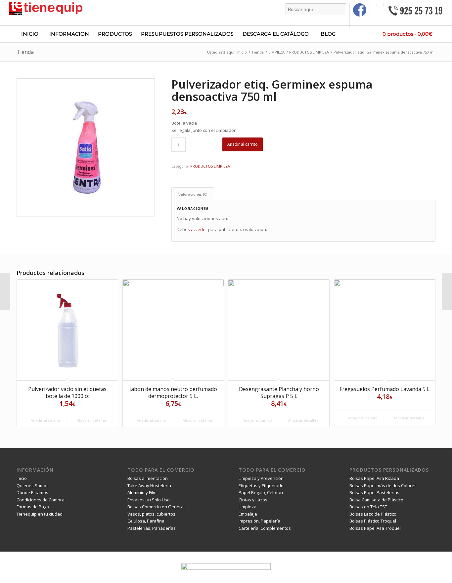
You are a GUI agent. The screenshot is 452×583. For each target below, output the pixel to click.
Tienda (25, 52)
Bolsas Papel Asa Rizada (374, 478)
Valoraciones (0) (192, 194)
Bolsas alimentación (147, 478)
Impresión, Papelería (259, 521)
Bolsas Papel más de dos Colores (383, 485)
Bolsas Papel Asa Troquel (375, 528)
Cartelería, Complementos (265, 528)
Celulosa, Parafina (145, 521)
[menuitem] (316, 15)
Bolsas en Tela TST (368, 507)
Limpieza (247, 507)
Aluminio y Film (142, 492)
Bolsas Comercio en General (156, 507)
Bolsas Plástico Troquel (372, 521)
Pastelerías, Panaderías (151, 528)
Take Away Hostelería (149, 485)
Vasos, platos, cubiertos (151, 514)
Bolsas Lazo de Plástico (372, 514)
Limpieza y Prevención (261, 478)
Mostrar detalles (91, 420)
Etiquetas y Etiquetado (261, 485)
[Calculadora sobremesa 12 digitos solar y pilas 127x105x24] (447, 291)
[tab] (192, 194)
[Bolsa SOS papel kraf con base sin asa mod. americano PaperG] (5, 291)
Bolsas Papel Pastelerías (374, 492)
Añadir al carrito (242, 144)
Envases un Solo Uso (148, 500)
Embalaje (248, 514)
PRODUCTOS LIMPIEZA (210, 166)
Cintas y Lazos (253, 500)
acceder (199, 229)
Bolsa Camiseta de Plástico (376, 500)
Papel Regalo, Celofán (261, 492)
